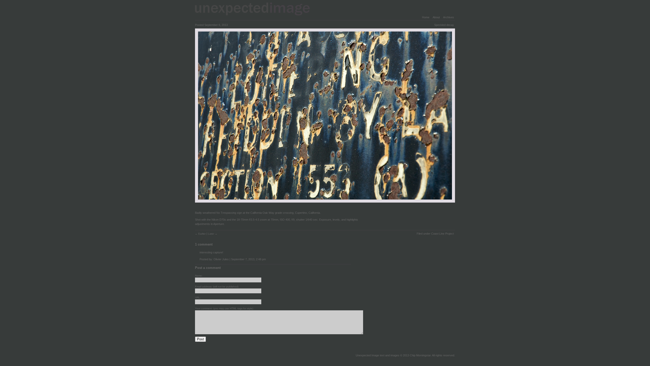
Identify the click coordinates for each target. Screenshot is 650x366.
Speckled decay (444, 24)
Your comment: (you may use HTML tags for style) (224, 308)
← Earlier (200, 233)
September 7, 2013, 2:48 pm (248, 259)
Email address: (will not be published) (216, 286)
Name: (199, 275)
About (436, 17)
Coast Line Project (442, 233)
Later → (212, 233)
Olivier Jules (221, 259)
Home (425, 17)
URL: (198, 297)
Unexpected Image (255, 9)
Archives (448, 17)
